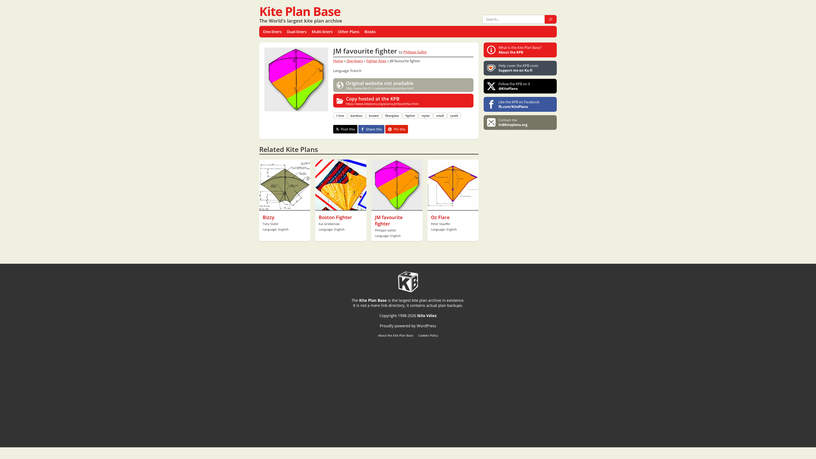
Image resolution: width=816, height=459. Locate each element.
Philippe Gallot (415, 52)
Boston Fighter (335, 217)
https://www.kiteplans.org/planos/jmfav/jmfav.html (382, 100)
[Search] (551, 19)
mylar (426, 116)
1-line (340, 116)
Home (338, 61)
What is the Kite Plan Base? (520, 50)
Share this (374, 129)
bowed (374, 116)
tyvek (454, 116)
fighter (410, 116)
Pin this (399, 129)
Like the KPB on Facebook (519, 104)
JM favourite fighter (389, 220)
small (440, 116)
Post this (348, 129)
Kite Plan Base (299, 11)
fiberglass (392, 116)
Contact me (513, 122)
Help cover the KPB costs (518, 68)
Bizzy (268, 217)
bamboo (356, 116)
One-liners (354, 61)
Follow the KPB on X (514, 86)
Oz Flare (440, 217)
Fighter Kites (376, 61)
